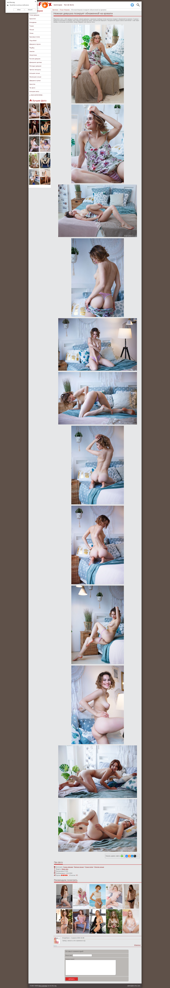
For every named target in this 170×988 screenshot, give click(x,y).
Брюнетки (32, 18)
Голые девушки (34, 15)
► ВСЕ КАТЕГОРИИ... (36, 95)
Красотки (32, 84)
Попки (31, 33)
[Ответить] (137, 945)
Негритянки (33, 55)
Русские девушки (34, 58)
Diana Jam (65, 869)
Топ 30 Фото (69, 5)
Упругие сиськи (99, 867)
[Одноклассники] (129, 856)
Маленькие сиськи (35, 77)
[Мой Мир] (132, 856)
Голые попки (89, 867)
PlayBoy (31, 48)
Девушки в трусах (35, 44)
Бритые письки (79, 867)
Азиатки (31, 51)
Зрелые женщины (35, 69)
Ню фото (32, 88)
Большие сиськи (34, 73)
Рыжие (31, 26)
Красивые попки (34, 37)
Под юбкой (32, 40)
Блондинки (32, 22)
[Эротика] (40, 4)
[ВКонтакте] (126, 856)
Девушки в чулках (35, 80)
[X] (135, 856)
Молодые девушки (35, 66)
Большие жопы (34, 91)
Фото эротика (42, 986)
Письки (31, 29)
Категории (58, 5)
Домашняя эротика (35, 62)
